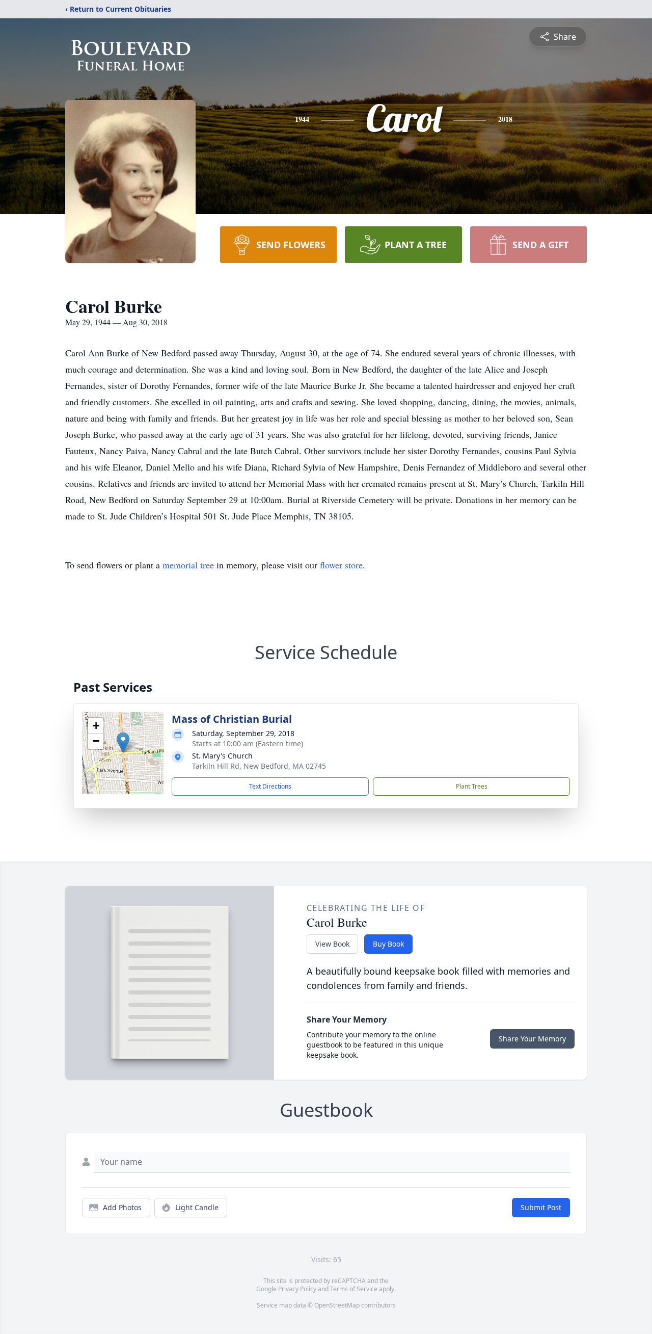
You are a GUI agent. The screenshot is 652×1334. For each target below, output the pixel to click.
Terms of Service (353, 1289)
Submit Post (541, 1207)
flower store (341, 565)
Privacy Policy (297, 1289)
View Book (332, 944)
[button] (123, 742)
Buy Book (388, 944)
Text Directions (270, 786)
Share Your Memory (532, 1038)
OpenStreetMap (337, 1305)
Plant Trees (471, 786)
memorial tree (188, 565)
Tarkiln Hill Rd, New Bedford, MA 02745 (259, 766)
